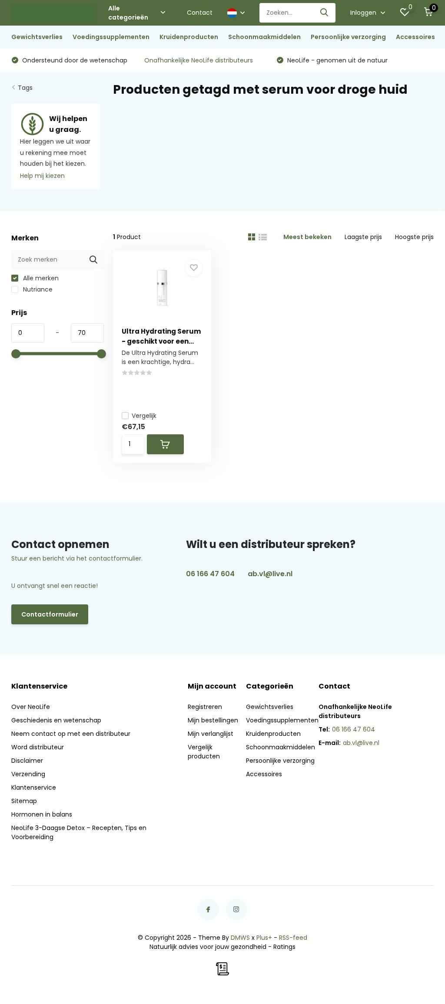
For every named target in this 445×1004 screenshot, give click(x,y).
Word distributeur (37, 747)
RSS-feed (293, 937)
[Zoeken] (324, 13)
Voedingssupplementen (111, 37)
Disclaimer (27, 760)
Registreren (205, 706)
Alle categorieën (128, 13)
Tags (25, 87)
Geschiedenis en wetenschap (56, 720)
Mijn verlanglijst (210, 733)
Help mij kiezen (42, 175)
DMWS (240, 937)
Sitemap (24, 801)
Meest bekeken (307, 237)
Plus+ (264, 937)
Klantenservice (33, 787)
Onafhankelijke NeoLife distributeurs (198, 60)
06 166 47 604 (210, 574)
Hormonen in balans (41, 814)
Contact (200, 12)
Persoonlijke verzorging (348, 37)
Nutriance (37, 289)
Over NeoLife (30, 706)
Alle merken (40, 278)
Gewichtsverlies (37, 37)
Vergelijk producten (204, 752)
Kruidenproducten (188, 37)
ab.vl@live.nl (270, 574)
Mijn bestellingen (213, 720)
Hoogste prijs (414, 237)
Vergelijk (144, 415)
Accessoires (415, 37)
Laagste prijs (363, 237)
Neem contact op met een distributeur (70, 733)
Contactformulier (49, 614)
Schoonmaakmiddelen (264, 37)
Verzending (28, 774)
